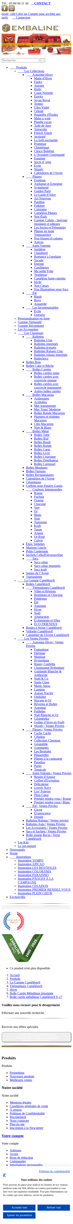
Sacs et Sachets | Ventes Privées (46, 831)
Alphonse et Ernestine (48, 184)
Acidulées (40, 402)
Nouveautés (17, 849)
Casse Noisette (43, 93)
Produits (18, 67)
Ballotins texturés (45, 347)
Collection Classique (47, 740)
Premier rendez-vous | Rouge (52, 798)
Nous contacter (19, 1120)
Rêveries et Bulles (45, 704)
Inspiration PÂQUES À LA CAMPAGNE (36, 880)
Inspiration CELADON (33, 886)
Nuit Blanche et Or (46, 715)
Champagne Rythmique (49, 667)
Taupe (38, 529)
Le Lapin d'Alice (45, 194)
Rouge (38, 493)
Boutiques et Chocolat (48, 595)
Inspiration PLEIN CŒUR (35, 893)
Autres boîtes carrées (47, 391)
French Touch (43, 133)
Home (14, 853)
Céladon (39, 737)
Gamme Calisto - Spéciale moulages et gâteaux (50, 222)
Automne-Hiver (39, 74)
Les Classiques (30, 333)
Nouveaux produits (22, 1076)
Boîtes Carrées (38, 369)
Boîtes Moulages (36, 467)
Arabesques (41, 398)
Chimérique (41, 147)
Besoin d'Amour (44, 777)
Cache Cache (42, 733)
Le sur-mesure (27, 846)
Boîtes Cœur (42, 449)
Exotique (40, 180)
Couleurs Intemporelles (44, 489)
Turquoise (40, 522)
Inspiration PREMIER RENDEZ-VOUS (44, 889)
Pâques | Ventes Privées (44, 729)
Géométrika (41, 718)
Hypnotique (41, 660)
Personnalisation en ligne (34, 318)
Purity (38, 766)
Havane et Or (42, 700)
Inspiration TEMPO (30, 860)
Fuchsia (39, 496)
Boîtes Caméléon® (38, 584)
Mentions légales (20, 1102)
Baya (37, 300)
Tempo (38, 104)
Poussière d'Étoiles (46, 114)
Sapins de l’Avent (37, 573)
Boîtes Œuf (41, 438)
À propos (16, 1109)
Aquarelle (40, 304)
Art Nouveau (42, 198)
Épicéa (38, 96)
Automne (40, 606)
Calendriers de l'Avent (48, 173)
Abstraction (41, 616)
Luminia (39, 689)
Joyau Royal (42, 100)
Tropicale (40, 769)
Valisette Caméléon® (39, 631)
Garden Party (42, 191)
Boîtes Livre (42, 453)
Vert (36, 507)
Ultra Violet (41, 107)
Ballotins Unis (43, 340)
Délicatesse (41, 784)
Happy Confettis (44, 664)
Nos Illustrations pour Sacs (51, 289)
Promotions (17, 1072)
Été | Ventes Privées (42, 806)
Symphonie (41, 187)
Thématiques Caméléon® (45, 587)
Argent (38, 533)
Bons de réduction (21, 1157)
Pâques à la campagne (48, 758)
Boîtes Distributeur (46, 460)
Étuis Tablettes (35, 544)
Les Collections (31, 71)
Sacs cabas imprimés (47, 566)
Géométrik (41, 744)
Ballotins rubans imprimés (50, 355)
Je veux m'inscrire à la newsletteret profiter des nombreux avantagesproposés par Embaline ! (36, 1037)
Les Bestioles (42, 751)
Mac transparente (45, 405)
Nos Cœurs (41, 285)
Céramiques (33, 482)
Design (38, 817)
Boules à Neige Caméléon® (44, 627)
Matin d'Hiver (43, 78)
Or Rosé (39, 536)
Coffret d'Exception (46, 780)
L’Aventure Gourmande (49, 154)
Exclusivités (17, 897)
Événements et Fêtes (47, 620)
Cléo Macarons (44, 424)
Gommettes (41, 747)
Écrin (37, 165)
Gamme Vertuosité (30, 322)
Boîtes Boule (42, 442)
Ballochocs (41, 358)
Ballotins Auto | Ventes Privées (45, 824)
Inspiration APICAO (31, 864)
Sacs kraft (40, 569)
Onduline (40, 697)
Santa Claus (41, 682)
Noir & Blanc (43, 427)
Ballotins (35, 336)
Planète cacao (43, 122)
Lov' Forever (42, 791)
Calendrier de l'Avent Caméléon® (47, 635)
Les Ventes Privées (33, 638)
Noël (37, 613)
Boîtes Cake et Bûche (40, 365)
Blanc (38, 515)
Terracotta (40, 129)
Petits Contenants (37, 551)
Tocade (38, 260)
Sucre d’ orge (42, 162)
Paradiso (39, 762)
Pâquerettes (41, 755)
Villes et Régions (45, 591)
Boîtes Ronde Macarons (49, 413)
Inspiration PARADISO (33, 875)
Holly (37, 89)
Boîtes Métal (37, 431)
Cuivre (38, 540)
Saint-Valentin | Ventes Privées (48, 773)
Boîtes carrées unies (46, 373)
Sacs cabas (41, 562)
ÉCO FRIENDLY (46, 624)
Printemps (40, 598)
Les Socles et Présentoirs (50, 227)
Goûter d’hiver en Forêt (49, 722)
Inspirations (20, 857)
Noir (37, 518)
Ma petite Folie (43, 271)
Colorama (40, 209)
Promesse (40, 144)
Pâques (34, 176)
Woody (38, 169)
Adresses (15, 1150)
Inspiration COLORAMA (34, 871)
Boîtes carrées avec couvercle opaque (46, 378)
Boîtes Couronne (45, 456)
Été (31, 293)
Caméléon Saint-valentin (49, 278)
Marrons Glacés (36, 547)
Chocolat (40, 504)
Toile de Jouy (42, 125)
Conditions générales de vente (29, 1106)
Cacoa (38, 809)
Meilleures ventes (21, 1080)
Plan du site (17, 1124)
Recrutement (18, 1117)
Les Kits (23, 842)
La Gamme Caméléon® (36, 580)
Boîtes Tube (41, 435)
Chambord (41, 253)
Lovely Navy (42, 787)
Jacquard (39, 136)
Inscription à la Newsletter (26, 1128)
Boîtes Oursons (36, 471)
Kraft (37, 526)
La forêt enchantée (46, 140)
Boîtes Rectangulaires (40, 475)
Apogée (39, 85)
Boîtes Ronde (43, 445)
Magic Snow (42, 686)
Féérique (39, 653)
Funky (38, 82)
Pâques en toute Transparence (44, 232)
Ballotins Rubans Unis (48, 351)
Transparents (34, 576)
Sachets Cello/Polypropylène (44, 555)
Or (36, 511)
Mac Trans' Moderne (47, 409)
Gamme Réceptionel (31, 325)
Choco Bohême (44, 151)
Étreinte (39, 264)
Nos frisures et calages (48, 238)
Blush (38, 296)
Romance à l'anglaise (47, 256)
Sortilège (39, 249)
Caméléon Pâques (45, 213)
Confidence (41, 267)
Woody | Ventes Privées (49, 726)
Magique (39, 656)
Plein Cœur (41, 795)
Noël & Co (41, 678)
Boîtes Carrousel (44, 464)
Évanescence (42, 813)
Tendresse (40, 274)
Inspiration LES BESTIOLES (37, 867)
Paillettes (39, 711)
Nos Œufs (40, 216)
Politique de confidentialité (54, 1171)
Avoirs (14, 1154)
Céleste (38, 111)
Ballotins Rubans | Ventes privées (47, 820)
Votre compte (13, 1136)
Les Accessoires (28, 329)
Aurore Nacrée (43, 693)
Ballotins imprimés (46, 344)
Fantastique (41, 649)
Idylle (37, 282)
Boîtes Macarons (40, 395)
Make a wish (42, 118)
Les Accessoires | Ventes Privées (46, 827)
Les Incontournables (42, 307)
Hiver (37, 609)
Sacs (32, 558)
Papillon (39, 202)
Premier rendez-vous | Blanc (52, 802)
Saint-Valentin (38, 245)
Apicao (38, 242)
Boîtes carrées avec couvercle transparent (47, 385)
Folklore (39, 205)
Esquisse (39, 158)
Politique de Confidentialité (27, 1113)
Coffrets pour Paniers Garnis (44, 485)
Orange (39, 500)
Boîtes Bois (33, 362)
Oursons (39, 315)
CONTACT (41, 3)
